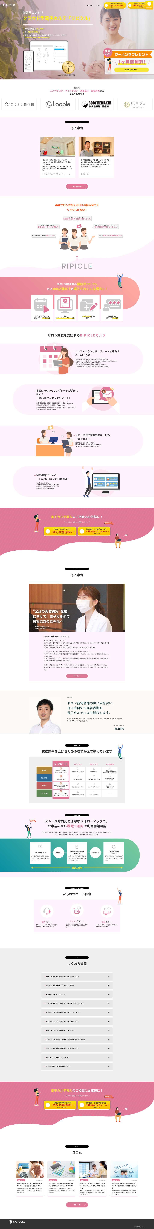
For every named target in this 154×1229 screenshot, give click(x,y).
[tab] (77, 977)
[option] (43, 104)
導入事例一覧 (77, 186)
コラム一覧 (77, 1205)
